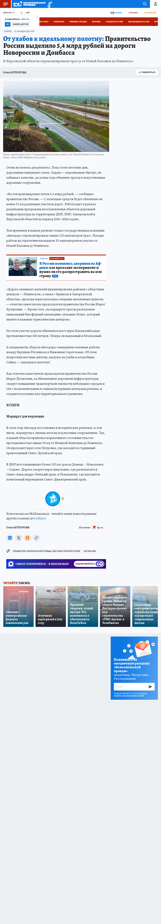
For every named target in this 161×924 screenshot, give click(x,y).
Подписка (150, 12)
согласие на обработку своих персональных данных (130, 694)
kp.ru (100, 527)
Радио (118, 12)
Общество (44, 258)
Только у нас (41, 21)
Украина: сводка (78, 21)
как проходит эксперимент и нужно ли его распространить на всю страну (70, 270)
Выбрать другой (20, 24)
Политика (8, 31)
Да (7, 24)
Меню (5, 4)
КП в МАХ (96, 21)
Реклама (133, 12)
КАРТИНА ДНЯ (90, 551)
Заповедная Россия (138, 21)
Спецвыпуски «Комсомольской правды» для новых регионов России (46, 551)
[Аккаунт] (155, 4)
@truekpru (38, 518)
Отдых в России (114, 21)
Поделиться (148, 72)
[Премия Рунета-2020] (48, 4)
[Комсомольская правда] (29, 4)
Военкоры (59, 21)
